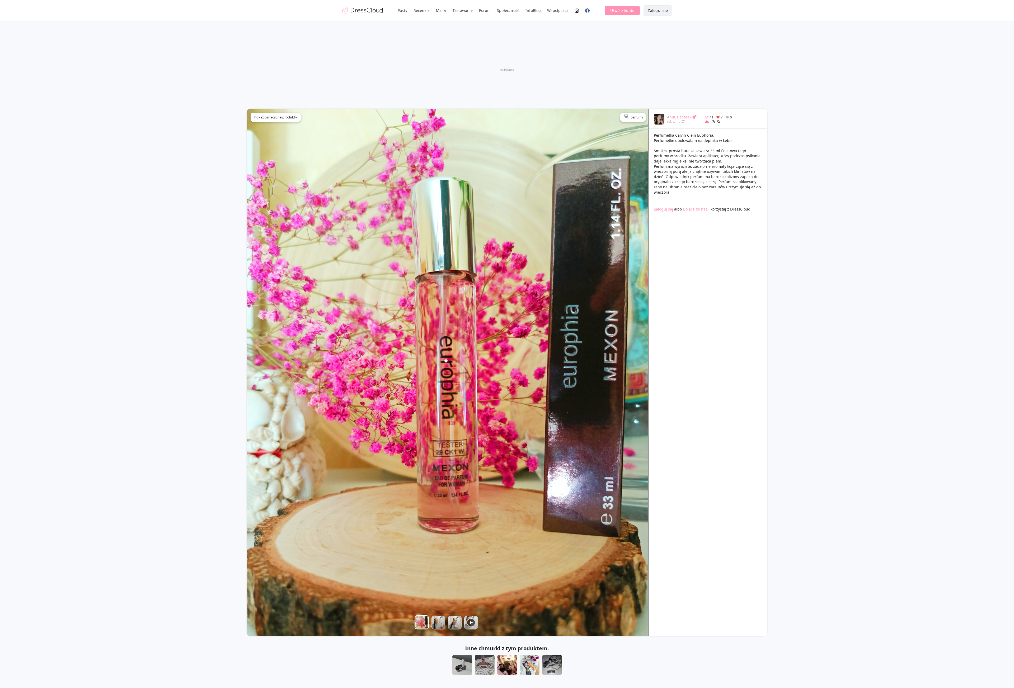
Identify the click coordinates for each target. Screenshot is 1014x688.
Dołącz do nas (695, 209)
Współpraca (558, 10)
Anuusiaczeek (679, 117)
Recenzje (422, 10)
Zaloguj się (658, 10)
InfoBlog (533, 10)
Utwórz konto (622, 10)
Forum (485, 10)
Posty (402, 10)
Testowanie (463, 10)
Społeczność (508, 10)
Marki (441, 10)
